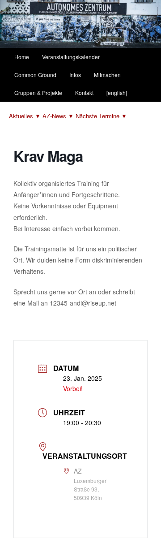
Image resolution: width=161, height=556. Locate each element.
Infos (75, 74)
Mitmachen (107, 74)
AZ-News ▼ (59, 116)
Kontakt (84, 92)
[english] (116, 92)
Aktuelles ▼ (25, 116)
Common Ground (35, 74)
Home (21, 56)
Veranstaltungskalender (71, 56)
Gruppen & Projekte (38, 92)
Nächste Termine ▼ (101, 116)
